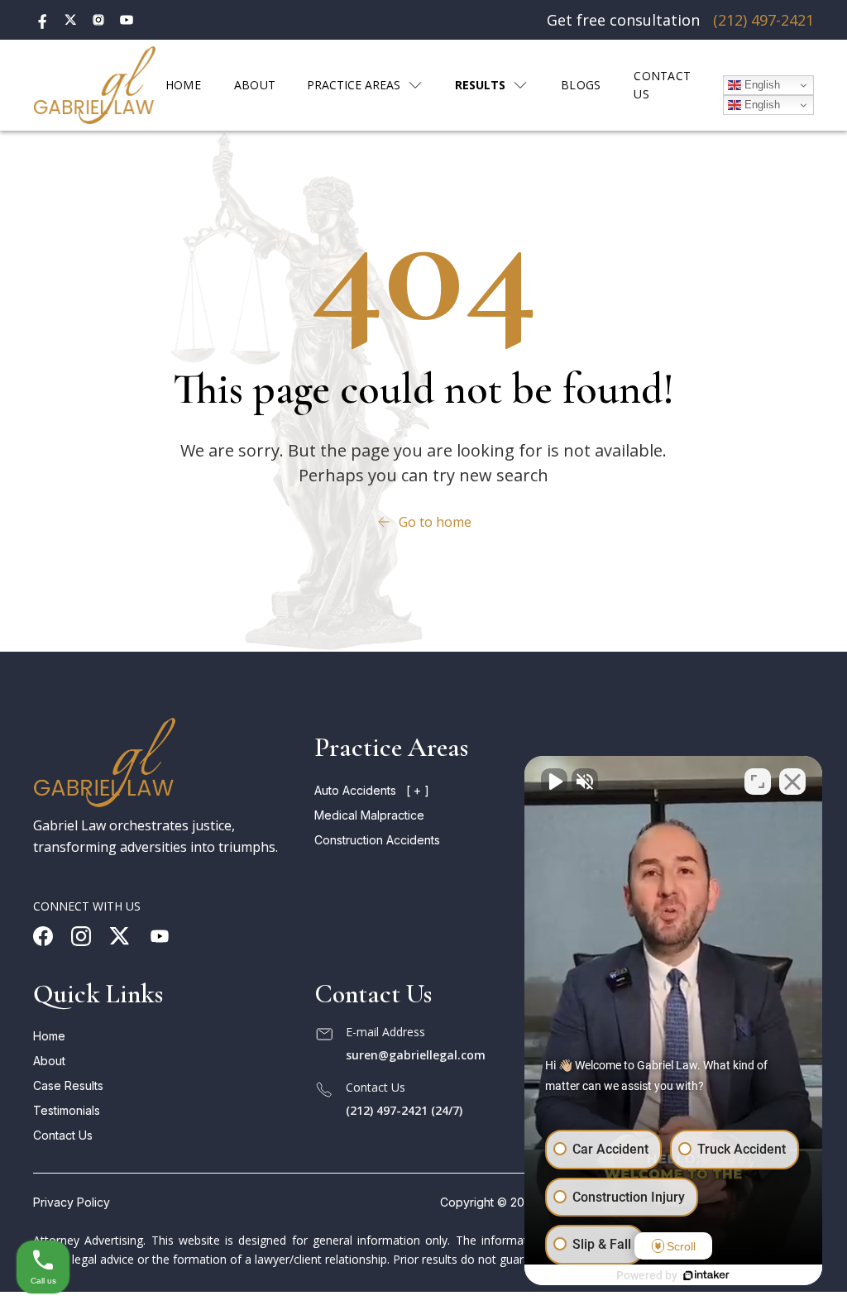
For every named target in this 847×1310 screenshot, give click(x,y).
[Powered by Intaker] (706, 1275)
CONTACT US (662, 85)
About (49, 1061)
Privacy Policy (71, 1202)
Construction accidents (377, 840)
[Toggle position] (757, 781)
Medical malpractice (369, 815)
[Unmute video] (554, 781)
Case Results (68, 1085)
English (760, 85)
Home (49, 1036)
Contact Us (63, 1135)
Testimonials (66, 1110)
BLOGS (581, 85)
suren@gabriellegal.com (416, 1055)
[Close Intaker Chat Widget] (792, 781)
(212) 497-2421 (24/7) (404, 1110)
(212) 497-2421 (763, 20)
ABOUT (254, 85)
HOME (183, 85)
